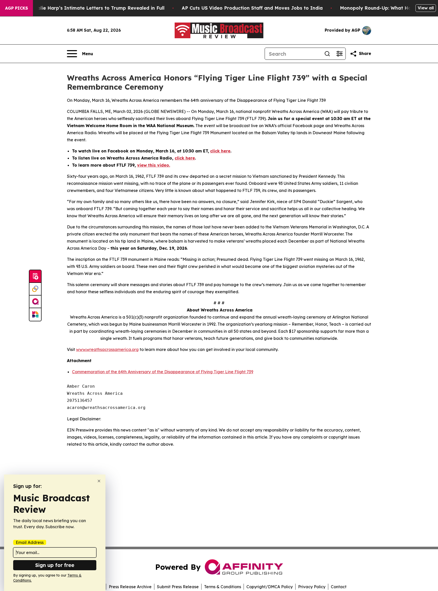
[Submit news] (35, 276)
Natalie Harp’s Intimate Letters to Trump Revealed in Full (97, 8)
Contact (338, 586)
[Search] (327, 54)
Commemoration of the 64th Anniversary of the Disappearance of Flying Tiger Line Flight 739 (162, 371)
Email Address (30, 542)
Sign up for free (54, 565)
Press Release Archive (130, 586)
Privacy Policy (311, 586)
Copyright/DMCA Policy (269, 586)
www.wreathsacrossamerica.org (107, 349)
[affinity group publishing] (35, 302)
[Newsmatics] (35, 314)
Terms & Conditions (222, 586)
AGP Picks (16, 8)
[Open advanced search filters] (339, 54)
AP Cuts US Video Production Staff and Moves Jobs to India (252, 8)
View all (426, 7)
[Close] (99, 481)
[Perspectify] (35, 289)
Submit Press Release (178, 586)
